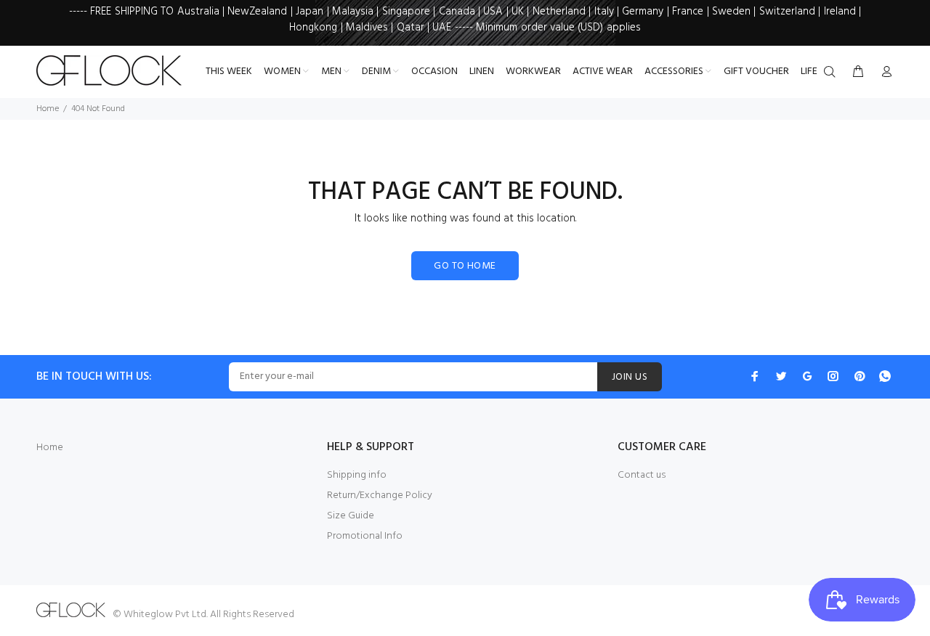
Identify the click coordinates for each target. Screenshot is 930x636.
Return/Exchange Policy (379, 495)
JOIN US (629, 377)
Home (47, 109)
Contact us (642, 475)
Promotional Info (365, 536)
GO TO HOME (465, 266)
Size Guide (350, 515)
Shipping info (357, 475)
